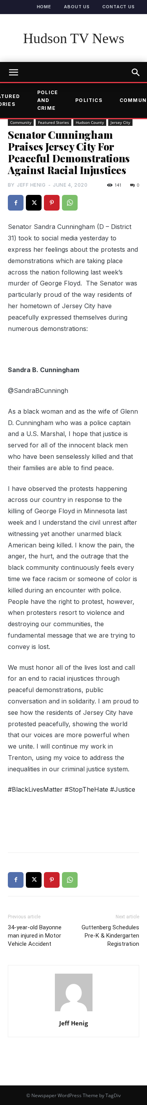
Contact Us (118, 6)
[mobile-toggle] (13, 72)
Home (44, 6)
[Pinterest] (52, 203)
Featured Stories (53, 122)
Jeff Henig (31, 185)
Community (20, 122)
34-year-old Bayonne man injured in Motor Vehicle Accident (35, 935)
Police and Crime (47, 100)
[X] (34, 203)
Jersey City (120, 122)
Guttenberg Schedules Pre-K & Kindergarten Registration (110, 935)
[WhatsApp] (70, 203)
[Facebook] (16, 203)
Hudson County (90, 122)
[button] (136, 72)
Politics (88, 100)
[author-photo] (74, 1011)
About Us (77, 6)
